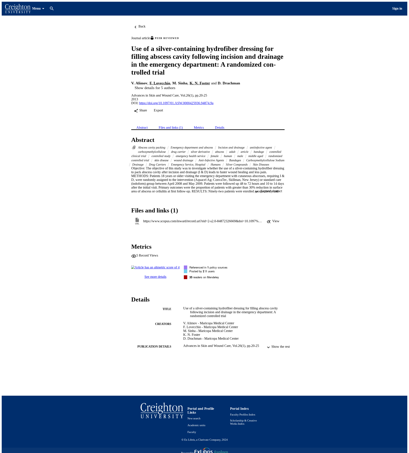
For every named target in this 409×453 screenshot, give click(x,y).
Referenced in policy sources (208, 267)
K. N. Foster (200, 83)
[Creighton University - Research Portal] (17, 8)
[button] (273, 221)
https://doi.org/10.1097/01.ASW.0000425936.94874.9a (176, 103)
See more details (155, 276)
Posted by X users (202, 271)
